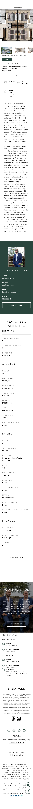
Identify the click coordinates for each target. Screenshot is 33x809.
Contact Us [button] (16, 624)
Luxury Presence (16, 742)
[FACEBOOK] (9, 730)
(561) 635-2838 (8, 285)
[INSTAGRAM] (14, 730)
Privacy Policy (16, 755)
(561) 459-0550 (10, 651)
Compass (12, 695)
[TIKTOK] (19, 730)
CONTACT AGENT (16, 305)
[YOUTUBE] (24, 730)
